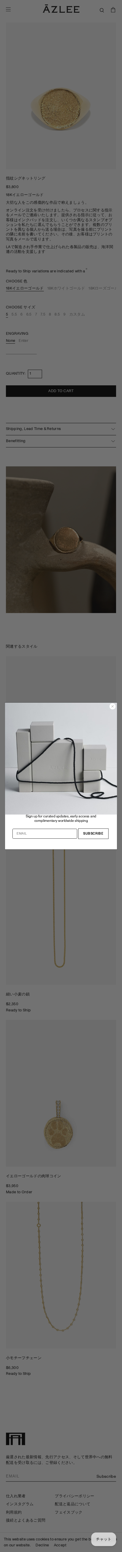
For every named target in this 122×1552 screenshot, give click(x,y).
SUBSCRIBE (93, 833)
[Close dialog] (112, 706)
